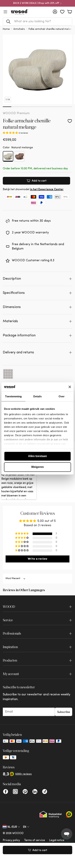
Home (6, 29)
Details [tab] (37, 396)
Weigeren (37, 466)
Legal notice (56, 840)
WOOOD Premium (16, 113)
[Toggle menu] (5, 11)
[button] (37, 22)
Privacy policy (11, 840)
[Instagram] (15, 791)
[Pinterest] (25, 791)
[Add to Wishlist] (69, 121)
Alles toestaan (37, 456)
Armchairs (19, 29)
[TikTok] (44, 791)
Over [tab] (62, 396)
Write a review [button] (37, 559)
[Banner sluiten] (70, 387)
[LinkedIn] (35, 791)
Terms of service (34, 840)
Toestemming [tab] (13, 396)
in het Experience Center (46, 189)
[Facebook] (5, 791)
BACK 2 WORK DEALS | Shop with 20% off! (36, 3)
